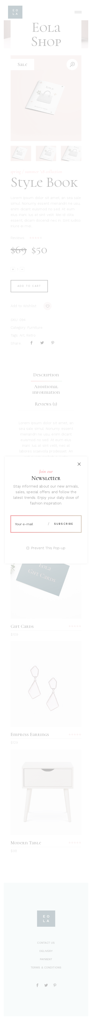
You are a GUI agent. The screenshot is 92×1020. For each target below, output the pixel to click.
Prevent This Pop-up (48, 548)
